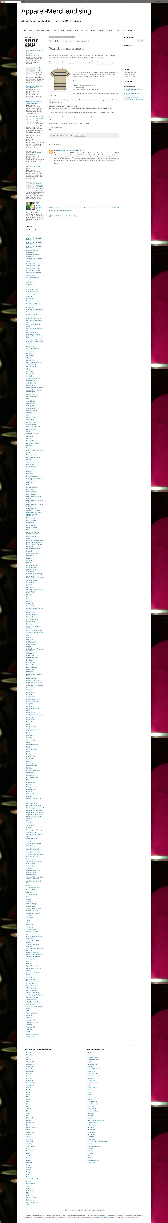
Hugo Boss (91, 1137)
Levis (28, 1104)
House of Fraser (31, 1198)
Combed (29, 376)
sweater (28, 899)
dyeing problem (31, 469)
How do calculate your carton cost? (133, 94)
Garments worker (31, 582)
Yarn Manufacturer (32, 1022)
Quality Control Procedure (34, 798)
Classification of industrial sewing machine (34, 363)
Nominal (29, 733)
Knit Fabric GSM (31, 642)
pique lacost (30, 759)
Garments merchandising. (34, 574)
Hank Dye (29, 601)
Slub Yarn (29, 868)
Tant (27, 922)
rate (27, 801)
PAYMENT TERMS (32, 749)
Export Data (30, 482)
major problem (30, 697)
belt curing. (29, 307)
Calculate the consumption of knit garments (34, 87)
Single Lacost (30, 864)
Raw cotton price (31, 803)
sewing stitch (30, 845)
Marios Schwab (92, 1064)
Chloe (89, 1085)
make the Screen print (33, 699)
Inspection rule (30, 621)
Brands (101, 30)
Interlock (29, 624)
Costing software (31, 410)
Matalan (28, 1099)
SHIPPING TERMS (32, 857)
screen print (30, 825)
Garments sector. (31, 580)
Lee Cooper (30, 1064)
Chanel (90, 1144)
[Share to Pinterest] (84, 135)
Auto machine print (32, 291)
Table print (29, 918)
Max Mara (91, 1134)
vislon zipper (30, 977)
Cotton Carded (30, 417)
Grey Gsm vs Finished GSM (34, 589)
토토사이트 (71, 159)
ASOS (28, 1137)
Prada (89, 1055)
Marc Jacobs (91, 1130)
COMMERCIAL (31, 383)
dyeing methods (31, 466)
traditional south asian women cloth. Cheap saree (34, 953)
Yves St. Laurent (93, 1104)
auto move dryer (31, 294)
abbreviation (30, 252)
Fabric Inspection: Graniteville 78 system (33, 509)
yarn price (29, 1025)
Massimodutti (30, 1071)
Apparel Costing (31, 263)
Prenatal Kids (30, 1062)
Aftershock (29, 1167)
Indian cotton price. (32, 617)
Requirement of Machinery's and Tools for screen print (35, 813)
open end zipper (31, 740)
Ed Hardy (29, 1160)
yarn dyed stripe (31, 1020)
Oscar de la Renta (93, 1111)
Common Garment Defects (34, 388)
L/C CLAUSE (30, 660)
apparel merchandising (33, 273)
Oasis (28, 1106)
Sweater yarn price (32, 911)
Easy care (29, 471)
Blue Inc (28, 1134)
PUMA (28, 1092)
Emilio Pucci (91, 1071)
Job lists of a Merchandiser (34, 632)
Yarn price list (30, 1027)
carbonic (29, 344)
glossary (29, 585)
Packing (28, 747)
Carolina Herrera (93, 1059)
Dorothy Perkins (31, 1127)
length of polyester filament (34, 685)
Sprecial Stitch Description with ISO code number (34, 877)
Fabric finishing (31, 492)
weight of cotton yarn (32, 992)
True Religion (30, 1146)
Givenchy (90, 1153)
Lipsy (28, 1094)
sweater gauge (31, 906)
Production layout (31, 794)
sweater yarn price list (33, 913)
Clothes (28, 369)
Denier (28, 448)
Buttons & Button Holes (33, 318)
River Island (30, 1083)
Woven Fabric (30, 1004)
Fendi (89, 1062)
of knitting (29, 737)
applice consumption (32, 280)
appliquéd (29, 284)
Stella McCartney (93, 1073)
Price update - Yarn (32, 777)
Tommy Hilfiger (92, 1101)
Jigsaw (28, 1109)
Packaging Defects (32, 745)
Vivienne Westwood (94, 1069)
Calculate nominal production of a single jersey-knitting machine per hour (34, 335)
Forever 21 (29, 1188)
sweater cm (29, 901)
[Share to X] (79, 135)
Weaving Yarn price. (32, 988)
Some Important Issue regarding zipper (33, 871)
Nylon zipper (30, 735)
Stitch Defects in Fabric (33, 887)
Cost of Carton (30, 401)
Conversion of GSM (32, 396)
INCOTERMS (30, 612)
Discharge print (31, 455)
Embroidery (84, 30)
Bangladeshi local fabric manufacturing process (33, 304)
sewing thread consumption (34, 854)
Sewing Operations (32, 838)
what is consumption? (33, 997)
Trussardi (29, 1155)
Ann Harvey (30, 1139)
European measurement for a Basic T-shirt (34, 479)
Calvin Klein (91, 1139)
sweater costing (31, 904)
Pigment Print (30, 756)
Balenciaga (91, 1162)
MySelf (31, 30)
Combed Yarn (30, 381)
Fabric (28, 485)
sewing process (31, 841)
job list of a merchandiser (34, 630)
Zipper (28, 1032)
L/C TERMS (30, 665)
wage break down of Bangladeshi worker (32, 980)
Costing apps (30, 406)
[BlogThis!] (77, 135)
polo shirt (29, 761)
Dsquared (29, 1162)
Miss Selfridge (30, 1118)
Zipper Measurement (32, 1034)
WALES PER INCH (32, 983)
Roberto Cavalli (92, 1123)
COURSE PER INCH (32, 434)
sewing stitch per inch (33, 852)
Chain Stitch (30, 355)
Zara (27, 1174)
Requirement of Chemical (34, 810)
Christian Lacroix (93, 1083)
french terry (29, 558)
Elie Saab (91, 1106)
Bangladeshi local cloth (33, 301)
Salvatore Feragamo (94, 1076)
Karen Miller (30, 1123)
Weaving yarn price (32, 985)
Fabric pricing (30, 518)
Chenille (29, 358)
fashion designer (31, 525)
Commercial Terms (32, 385)
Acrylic (28, 261)
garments (29, 563)
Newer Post (53, 207)
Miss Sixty (91, 1113)
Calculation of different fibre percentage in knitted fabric (34, 340)
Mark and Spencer (32, 1202)
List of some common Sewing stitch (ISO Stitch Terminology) (40, 185)
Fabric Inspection (31, 494)
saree (28, 820)
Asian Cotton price (32, 289)
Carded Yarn (30, 346)
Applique (29, 282)
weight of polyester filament (34, 995)
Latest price (29, 672)
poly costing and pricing (33, 770)
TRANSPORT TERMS (33, 956)
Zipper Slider (30, 1036)
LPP (27, 1076)
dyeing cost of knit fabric (33, 462)
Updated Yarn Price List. (33, 968)
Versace (90, 1151)
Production (29, 791)
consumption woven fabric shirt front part (34, 390)
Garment (29, 560)
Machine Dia (30, 692)
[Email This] (75, 135)
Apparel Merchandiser (33, 270)
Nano (28, 724)
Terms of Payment (31, 929)
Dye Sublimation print (33, 457)
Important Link (120, 30)
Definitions (29, 445)
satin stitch (29, 823)
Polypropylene (30, 775)
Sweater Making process (34, 908)
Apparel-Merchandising (56, 11)
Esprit (28, 1125)
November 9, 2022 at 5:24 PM (75, 150)
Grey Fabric (29, 587)
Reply (56, 163)
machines (29, 694)
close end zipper (31, 366)
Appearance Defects (32, 277)
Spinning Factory (31, 875)
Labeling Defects (31, 667)
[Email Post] (71, 135)
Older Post (115, 207)
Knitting (130, 30)
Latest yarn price (31, 678)
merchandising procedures (34, 715)
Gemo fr (28, 1059)
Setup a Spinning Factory (34, 830)
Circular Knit (30, 360)
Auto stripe (29, 296)
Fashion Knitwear (31, 527)
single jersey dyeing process (35, 861)
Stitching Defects (31, 894)
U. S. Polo (29, 1069)
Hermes (90, 1094)
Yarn (48, 30)
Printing (28, 784)
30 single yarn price (32, 250)
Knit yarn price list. (32, 644)
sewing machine (31, 832)
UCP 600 (29, 963)
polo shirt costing (31, 763)
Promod (28, 1169)
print (27, 780)
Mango (28, 1172)
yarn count (29, 1015)
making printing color (32, 701)
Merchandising (31, 712)
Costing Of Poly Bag (132, 97)
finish (28, 538)
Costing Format (38, 68)
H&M (27, 1176)
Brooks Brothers (31, 1183)
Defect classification (32, 443)
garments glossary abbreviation (32, 570)
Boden (28, 1148)
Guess (90, 1099)
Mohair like (29, 722)
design (28, 452)
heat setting (29, 603)
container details (31, 394)
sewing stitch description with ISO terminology (33, 848)
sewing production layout (34, 843)
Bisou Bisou (91, 1132)
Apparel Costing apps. (33, 268)
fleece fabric (30, 546)
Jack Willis (29, 1141)
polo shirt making (31, 766)
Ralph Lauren (92, 1125)
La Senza (29, 1120)
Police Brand (30, 1066)
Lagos (28, 1153)
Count (28, 431)
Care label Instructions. (33, 348)
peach (28, 752)
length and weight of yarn (34, 683)
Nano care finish (31, 726)
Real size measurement (33, 805)
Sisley (28, 1165)
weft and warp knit (31, 990)
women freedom (31, 1000)
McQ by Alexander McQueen (96, 1120)
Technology (29, 927)
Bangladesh (30, 298)
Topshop (29, 1144)
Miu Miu (90, 1158)
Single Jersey (30, 859)
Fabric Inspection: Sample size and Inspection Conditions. (34, 514)
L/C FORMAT (30, 662)
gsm (27, 596)
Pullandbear (30, 1080)
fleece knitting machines (33, 549)
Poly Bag (29, 768)
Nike (27, 1097)
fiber (27, 530)
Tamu (28, 920)
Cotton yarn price (31, 429)
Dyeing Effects (30, 464)
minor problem (30, 719)
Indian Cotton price (32, 614)
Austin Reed (30, 1132)
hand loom (29, 599)
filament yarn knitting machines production (32, 533)
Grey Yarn (29, 594)
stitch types (29, 892)
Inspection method (32, 619)
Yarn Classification (32, 1013)
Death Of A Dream (31, 441)
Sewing (93, 30)
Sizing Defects (30, 866)
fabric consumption (32, 487)
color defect (29, 371)
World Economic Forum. (33, 1002)
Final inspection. (31, 536)
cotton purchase (31, 422)
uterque (28, 1073)
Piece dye (29, 754)
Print (76, 30)
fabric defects (30, 489)
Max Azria (91, 1078)
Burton (28, 1111)
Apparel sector (30, 275)
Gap (27, 1186)
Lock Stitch (29, 687)
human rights (30, 606)
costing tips (29, 413)
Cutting (69, 30)
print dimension (31, 782)
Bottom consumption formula (35, 309)
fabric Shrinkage (31, 520)
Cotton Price (40, 30)
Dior (89, 1097)
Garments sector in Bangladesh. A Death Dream (35, 577)
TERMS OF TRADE (32, 932)
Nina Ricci (91, 1066)
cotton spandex (31, 424)
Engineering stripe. (32, 476)
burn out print (30, 312)
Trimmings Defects (32, 959)
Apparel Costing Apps (33, 266)
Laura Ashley (30, 1195)
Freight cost (29, 556)
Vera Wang (91, 1116)
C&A (27, 1057)
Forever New (30, 1190)
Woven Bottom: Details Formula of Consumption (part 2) (40, 206)
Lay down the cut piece (33, 680)
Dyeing (62, 30)
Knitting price (30, 653)
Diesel (28, 1101)
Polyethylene (30, 773)
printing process (31, 789)
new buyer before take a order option (33, 729)
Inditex (90, 1052)
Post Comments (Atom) (64, 210)
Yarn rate (29, 1029)
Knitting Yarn (30, 655)
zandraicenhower (59, 150)
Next (27, 1116)
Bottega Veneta (92, 1087)
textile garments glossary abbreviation (34, 937)
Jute (27, 635)
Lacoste (28, 1181)
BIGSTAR (29, 1055)
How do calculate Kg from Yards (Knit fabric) (34, 102)
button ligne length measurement (32, 315)
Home (24, 30)
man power (29, 704)
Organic (28, 742)
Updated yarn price (32, 966)
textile (28, 934)
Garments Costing (31, 565)
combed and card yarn (33, 378)
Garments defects (31, 567)
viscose (28, 970)
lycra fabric (29, 690)
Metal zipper (30, 717)
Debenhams (30, 1200)
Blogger (102, 1210)
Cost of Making (31, 403)
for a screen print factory (33, 553)
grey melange (30, 592)
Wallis (28, 1113)
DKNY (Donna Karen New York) (97, 1141)
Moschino (91, 1127)
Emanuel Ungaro (93, 1057)
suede (28, 897)
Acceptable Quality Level (34, 259)
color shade (30, 373)
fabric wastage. (31, 523)
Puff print (29, 796)
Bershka (28, 1078)
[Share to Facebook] (81, 135)
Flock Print (29, 551)
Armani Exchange (93, 1160)
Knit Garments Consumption (134, 99)
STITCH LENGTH (31, 890)
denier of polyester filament (34, 450)
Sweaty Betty (30, 1085)
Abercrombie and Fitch (33, 1179)
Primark (28, 1087)
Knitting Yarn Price (32, 658)
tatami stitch (30, 925)
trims (27, 961)
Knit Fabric (29, 640)
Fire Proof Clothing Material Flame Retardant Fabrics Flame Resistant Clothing (34, 542)
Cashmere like (30, 353)
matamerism (30, 706)
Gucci (89, 1155)
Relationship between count (35, 808)
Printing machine (31, 787)
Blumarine (91, 1090)
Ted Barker (29, 1090)
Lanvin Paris (91, 1080)
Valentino (90, 1118)
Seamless (29, 827)
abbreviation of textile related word (33, 255)
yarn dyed (29, 1018)
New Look (29, 1151)
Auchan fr (29, 1052)
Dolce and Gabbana (94, 1146)
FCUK (28, 1193)
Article (28, 287)
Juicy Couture (92, 1109)
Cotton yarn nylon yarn (33, 427)
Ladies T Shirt (30, 669)
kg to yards (29, 637)
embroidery (29, 473)
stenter (28, 885)
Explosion (29, 1158)
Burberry (90, 1148)
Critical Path (30, 436)
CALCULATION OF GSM (39, 117)
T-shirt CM (29, 915)
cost (27, 399)
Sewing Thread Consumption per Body (33, 152)
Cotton (55, 30)
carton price (30, 351)
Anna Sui (90, 1092)
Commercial (109, 30)
